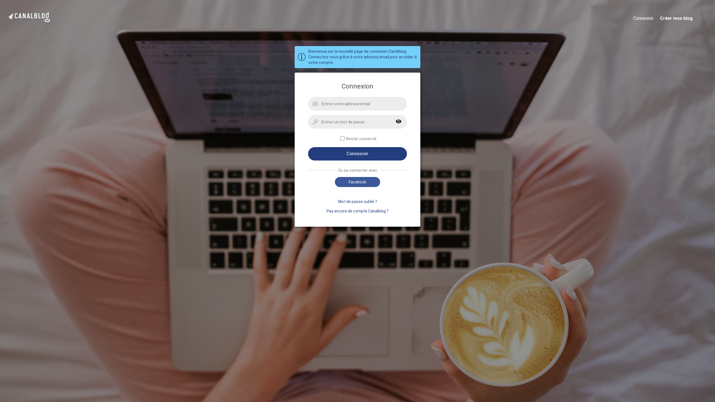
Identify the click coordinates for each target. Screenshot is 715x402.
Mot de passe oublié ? (357, 201)
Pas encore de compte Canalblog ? (357, 211)
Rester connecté (361, 139)
